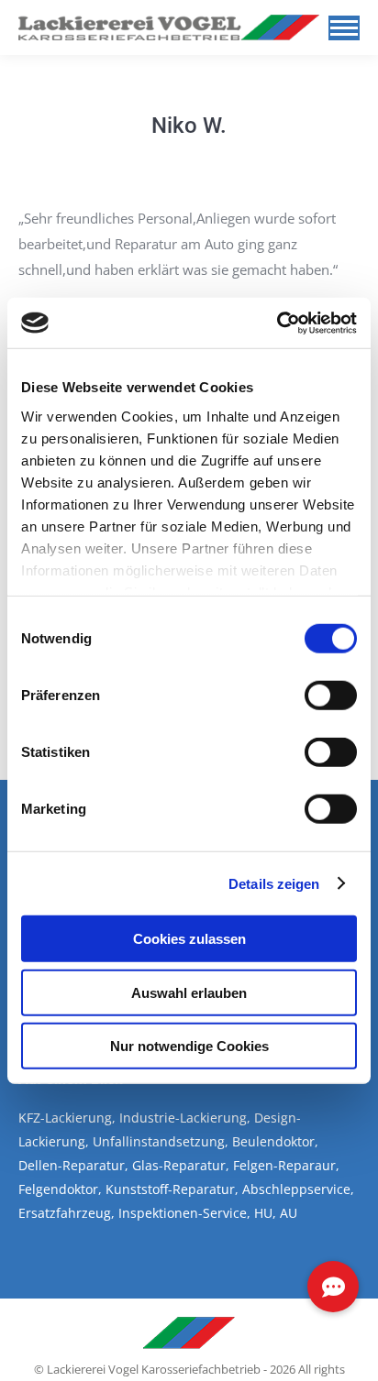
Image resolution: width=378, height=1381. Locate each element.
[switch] (331, 695)
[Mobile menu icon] (344, 28)
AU (288, 1213)
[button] (333, 1286)
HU (263, 1213)
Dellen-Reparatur (71, 1165)
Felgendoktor (58, 1189)
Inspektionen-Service (182, 1213)
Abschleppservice (296, 1189)
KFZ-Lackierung (65, 1117)
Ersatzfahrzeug (64, 1213)
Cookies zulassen (189, 939)
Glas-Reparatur (179, 1165)
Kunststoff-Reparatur (170, 1189)
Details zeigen (273, 883)
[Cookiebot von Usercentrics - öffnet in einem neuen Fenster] (276, 322)
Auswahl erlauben (189, 992)
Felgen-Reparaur (284, 1165)
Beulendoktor (273, 1141)
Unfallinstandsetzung (159, 1141)
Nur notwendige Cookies (189, 1046)
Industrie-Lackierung (183, 1117)
